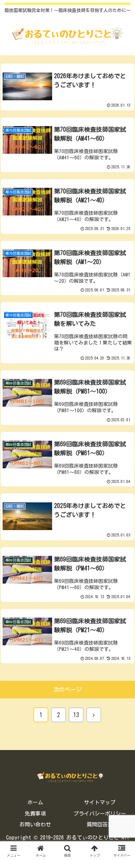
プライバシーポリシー (100, 813)
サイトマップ (100, 802)
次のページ (68, 689)
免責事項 (35, 813)
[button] (120, 834)
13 (76, 715)
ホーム (35, 802)
